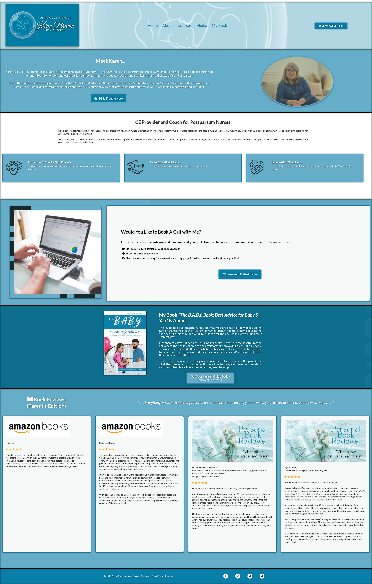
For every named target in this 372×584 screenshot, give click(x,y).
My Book (219, 25)
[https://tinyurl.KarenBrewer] (125, 343)
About (167, 25)
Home (152, 25)
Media (201, 25)
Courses (185, 25)
